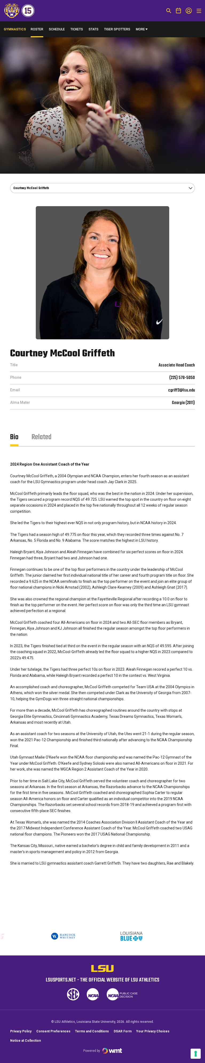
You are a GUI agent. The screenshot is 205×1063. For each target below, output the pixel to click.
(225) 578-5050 (182, 377)
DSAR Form (123, 1031)
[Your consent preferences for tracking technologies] (196, 1054)
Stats (93, 29)
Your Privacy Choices (152, 1031)
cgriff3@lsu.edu (181, 390)
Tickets (76, 29)
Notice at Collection (25, 1040)
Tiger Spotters (117, 30)
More (140, 29)
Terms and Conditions (92, 1031)
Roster (37, 29)
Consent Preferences (53, 1031)
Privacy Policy (20, 1031)
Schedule (57, 29)
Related (41, 437)
